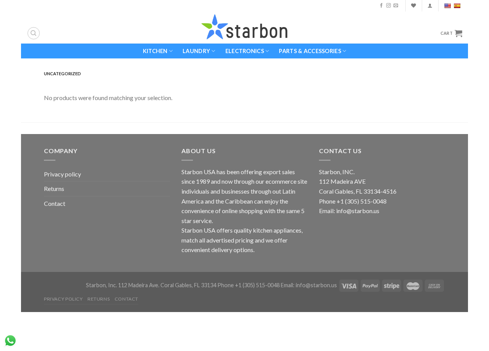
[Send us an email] (395, 5)
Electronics (244, 51)
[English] (448, 6)
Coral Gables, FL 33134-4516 (358, 191)
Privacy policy (62, 174)
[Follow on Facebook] (381, 5)
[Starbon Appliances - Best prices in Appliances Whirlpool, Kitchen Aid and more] (244, 27)
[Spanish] (457, 6)
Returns (54, 188)
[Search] (34, 33)
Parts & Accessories (310, 51)
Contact (54, 203)
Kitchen (155, 51)
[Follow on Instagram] (388, 5)
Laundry (196, 51)
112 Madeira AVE (342, 181)
